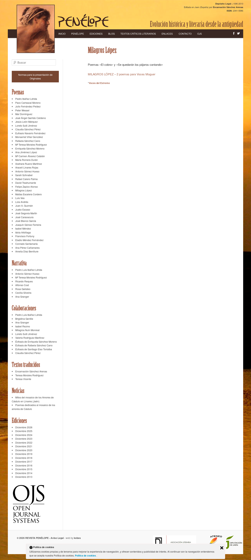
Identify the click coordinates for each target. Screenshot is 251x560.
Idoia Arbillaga (23, 232)
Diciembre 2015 (23, 469)
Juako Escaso (22, 209)
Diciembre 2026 (23, 427)
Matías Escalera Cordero (28, 194)
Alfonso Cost (22, 285)
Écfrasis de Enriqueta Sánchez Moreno (36, 341)
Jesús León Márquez (26, 121)
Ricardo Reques (24, 281)
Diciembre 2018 (23, 457)
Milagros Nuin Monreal (27, 330)
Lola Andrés (21, 201)
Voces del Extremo (99, 83)
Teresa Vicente (23, 379)
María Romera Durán (26, 159)
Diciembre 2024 (23, 435)
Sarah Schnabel (24, 175)
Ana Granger (22, 296)
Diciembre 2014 (23, 473)
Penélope (77, 33)
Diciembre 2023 (23, 438)
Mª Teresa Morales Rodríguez (31, 144)
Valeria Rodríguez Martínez (29, 337)
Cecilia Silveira (23, 292)
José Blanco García (25, 220)
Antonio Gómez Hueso (27, 171)
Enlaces (167, 33)
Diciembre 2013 (23, 476)
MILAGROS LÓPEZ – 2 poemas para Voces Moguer (121, 74)
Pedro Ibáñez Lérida (26, 98)
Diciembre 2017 (23, 461)
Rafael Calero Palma (26, 179)
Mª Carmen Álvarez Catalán (30, 156)
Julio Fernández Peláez (28, 106)
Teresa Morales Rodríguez (29, 375)
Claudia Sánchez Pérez (28, 129)
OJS (199, 33)
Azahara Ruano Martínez (28, 163)
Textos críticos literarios (138, 33)
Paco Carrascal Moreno (28, 102)
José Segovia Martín (26, 213)
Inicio (61, 33)
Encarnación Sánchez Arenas (31, 371)
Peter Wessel (22, 110)
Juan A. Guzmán (24, 205)
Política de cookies (85, 555)
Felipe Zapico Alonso (26, 186)
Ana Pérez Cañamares (27, 247)
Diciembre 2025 (23, 431)
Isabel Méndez (23, 228)
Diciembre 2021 (23, 446)
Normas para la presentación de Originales (35, 76)
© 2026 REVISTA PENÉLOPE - (34, 538)
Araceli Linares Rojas (26, 167)
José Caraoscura (24, 217)
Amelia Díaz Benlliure (26, 251)
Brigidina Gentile (24, 318)
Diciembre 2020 (23, 450)
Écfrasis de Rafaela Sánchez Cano (34, 345)
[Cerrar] (221, 547)
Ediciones (96, 33)
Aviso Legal (57, 538)
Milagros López (23, 190)
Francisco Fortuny (24, 236)
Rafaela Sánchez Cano (27, 140)
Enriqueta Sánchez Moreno (30, 148)
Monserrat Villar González (29, 137)
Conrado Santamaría (26, 243)
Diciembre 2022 (23, 442)
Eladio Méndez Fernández (29, 240)
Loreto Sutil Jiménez (26, 125)
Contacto (185, 33)
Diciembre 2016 (23, 465)
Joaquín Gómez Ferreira (28, 224)
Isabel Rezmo (22, 326)
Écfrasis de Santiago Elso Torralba (33, 349)
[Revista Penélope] (83, 20)
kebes (77, 538)
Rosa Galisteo (22, 289)
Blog (111, 33)
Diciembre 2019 (23, 454)
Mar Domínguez (23, 114)
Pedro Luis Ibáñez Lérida (28, 269)
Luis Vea (20, 198)
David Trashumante (25, 182)
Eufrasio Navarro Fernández (30, 133)
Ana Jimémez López (26, 152)
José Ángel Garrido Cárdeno (30, 118)
